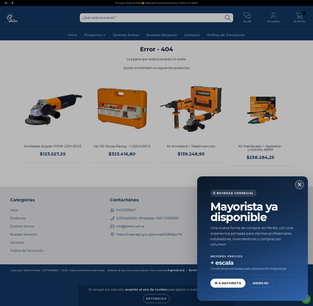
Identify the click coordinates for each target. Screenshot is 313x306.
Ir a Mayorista (228, 283)
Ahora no (260, 283)
